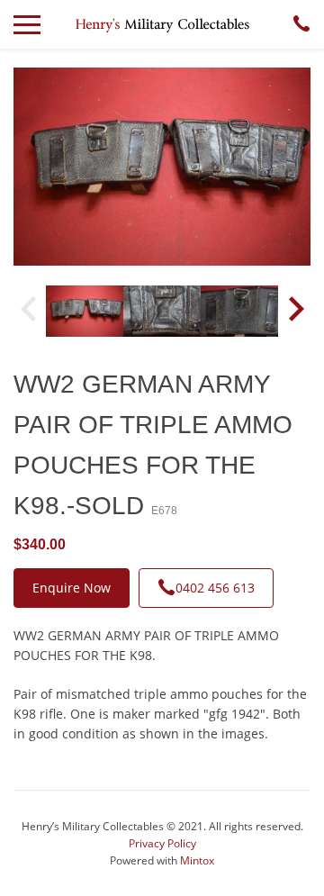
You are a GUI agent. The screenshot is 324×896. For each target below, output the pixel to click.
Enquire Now (71, 587)
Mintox (197, 860)
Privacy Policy (162, 843)
